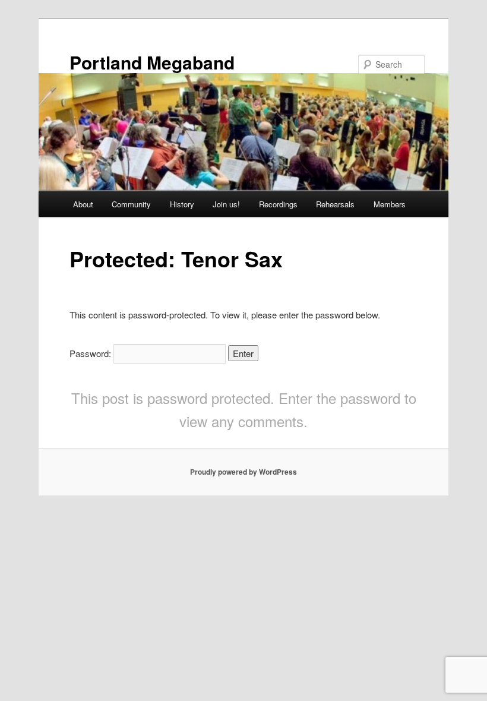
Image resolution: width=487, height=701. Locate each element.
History (182, 204)
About (83, 204)
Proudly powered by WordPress (243, 471)
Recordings (278, 204)
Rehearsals (335, 204)
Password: (91, 353)
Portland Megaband (152, 62)
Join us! (226, 204)
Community (131, 204)
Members (390, 204)
